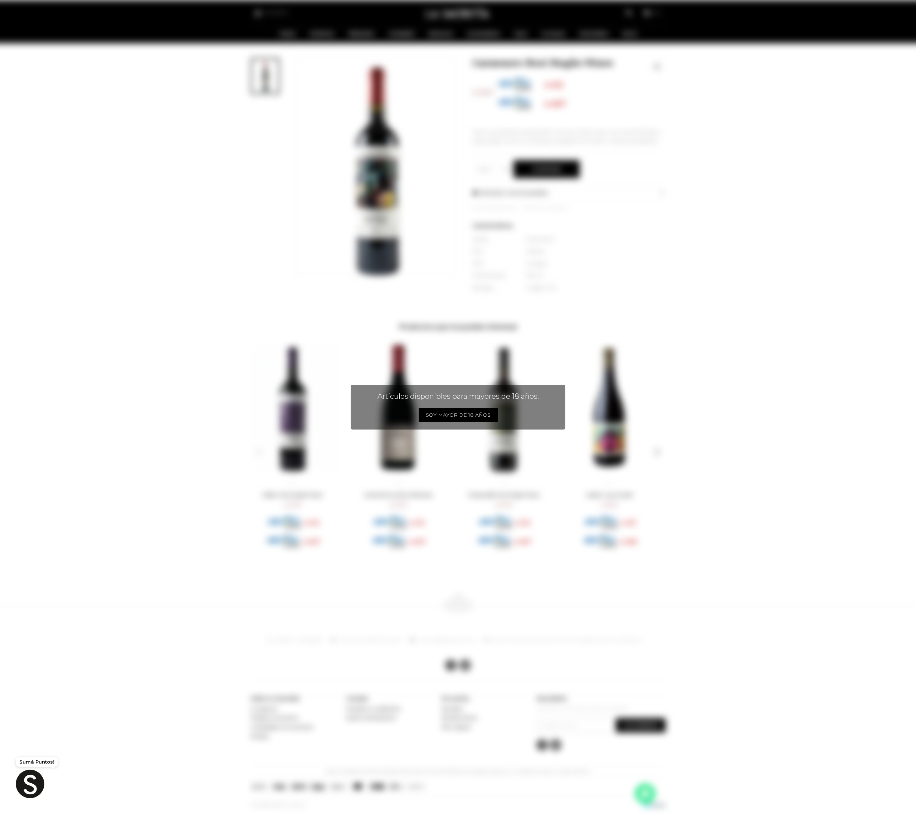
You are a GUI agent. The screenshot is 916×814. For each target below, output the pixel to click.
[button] (259, 452)
